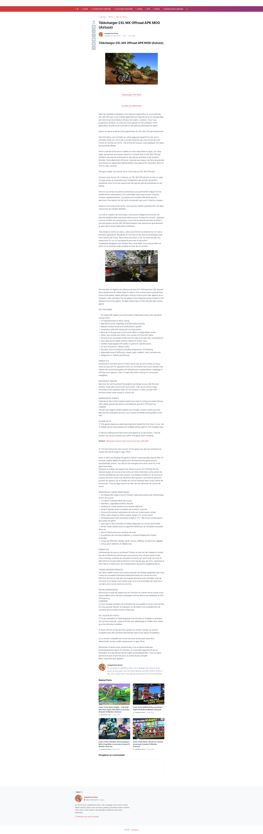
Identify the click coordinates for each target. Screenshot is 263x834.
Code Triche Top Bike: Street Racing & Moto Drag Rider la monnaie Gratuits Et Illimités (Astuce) (114, 744)
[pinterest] (94, 44)
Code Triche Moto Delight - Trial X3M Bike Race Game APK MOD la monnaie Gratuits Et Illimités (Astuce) (114, 709)
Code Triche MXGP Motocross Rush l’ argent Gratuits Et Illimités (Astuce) (148, 708)
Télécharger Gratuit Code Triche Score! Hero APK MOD (127, 441)
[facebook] (94, 27)
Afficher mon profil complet (88, 817)
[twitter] (94, 31)
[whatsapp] (94, 35)
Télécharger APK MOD (131, 95)
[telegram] (94, 39)
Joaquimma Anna (91, 797)
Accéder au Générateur (132, 106)
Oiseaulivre (135, 830)
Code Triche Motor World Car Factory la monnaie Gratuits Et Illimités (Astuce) (148, 744)
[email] (94, 48)
